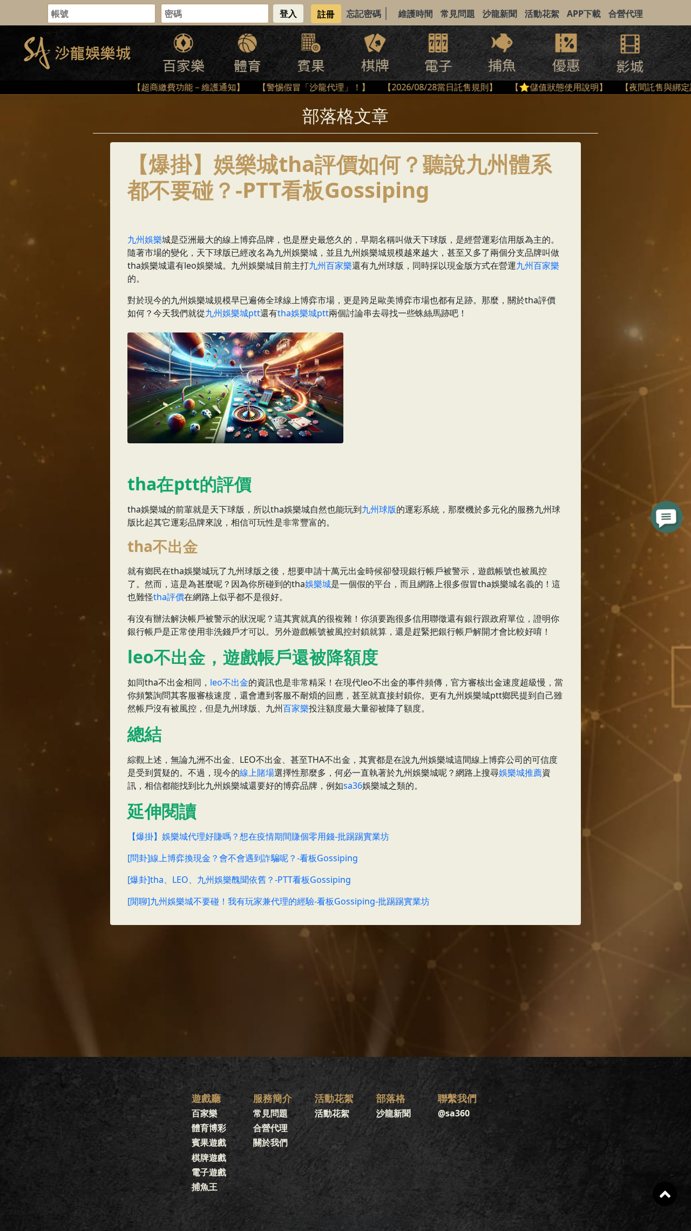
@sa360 (454, 1113)
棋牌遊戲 (209, 1157)
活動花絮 (542, 13)
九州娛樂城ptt (232, 313)
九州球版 (379, 509)
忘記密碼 (364, 13)
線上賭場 (257, 772)
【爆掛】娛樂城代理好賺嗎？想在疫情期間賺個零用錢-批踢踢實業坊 (258, 836)
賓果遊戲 (209, 1142)
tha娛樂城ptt (303, 313)
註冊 (326, 13)
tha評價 (168, 597)
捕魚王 (205, 1187)
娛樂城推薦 (520, 772)
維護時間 (415, 13)
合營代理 (625, 13)
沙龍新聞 (500, 13)
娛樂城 (318, 584)
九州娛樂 (144, 239)
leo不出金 (229, 682)
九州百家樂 (330, 265)
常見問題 (458, 13)
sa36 (352, 785)
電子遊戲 (209, 1172)
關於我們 (270, 1142)
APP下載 (584, 13)
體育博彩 (209, 1128)
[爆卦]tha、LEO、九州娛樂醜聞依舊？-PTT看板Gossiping (239, 880)
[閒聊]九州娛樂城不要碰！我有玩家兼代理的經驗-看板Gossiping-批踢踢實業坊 (278, 901)
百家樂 (296, 708)
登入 (288, 13)
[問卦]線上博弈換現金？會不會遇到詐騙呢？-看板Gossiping (242, 858)
